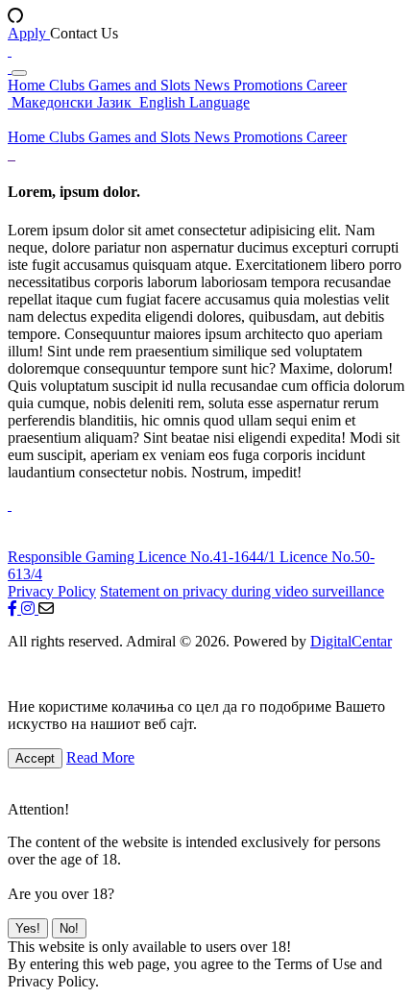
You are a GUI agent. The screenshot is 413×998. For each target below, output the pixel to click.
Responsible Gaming (73, 556)
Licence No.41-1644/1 (208, 556)
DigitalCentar (351, 641)
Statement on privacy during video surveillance (242, 591)
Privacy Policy (52, 591)
